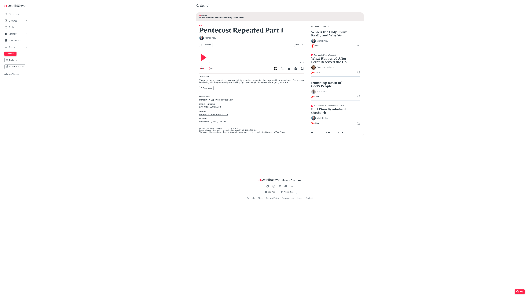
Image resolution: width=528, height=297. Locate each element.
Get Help (251, 198)
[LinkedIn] (292, 186)
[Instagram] (273, 186)
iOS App (271, 192)
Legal (300, 198)
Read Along (207, 88)
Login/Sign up (12, 74)
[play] (203, 57)
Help (521, 291)
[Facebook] (267, 186)
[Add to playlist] (302, 68)
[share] (295, 68)
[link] (330, 39)
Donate (10, 54)
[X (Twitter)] (279, 186)
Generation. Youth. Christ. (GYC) (213, 114)
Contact (309, 198)
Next (297, 45)
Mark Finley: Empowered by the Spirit (216, 100)
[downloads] (289, 68)
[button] (320, 40)
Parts (326, 27)
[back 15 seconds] (202, 68)
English (12, 60)
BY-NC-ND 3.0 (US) (246, 130)
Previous (207, 45)
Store (260, 198)
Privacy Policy (272, 198)
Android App (289, 192)
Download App (15, 66)
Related (315, 27)
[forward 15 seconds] (211, 68)
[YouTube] (285, 186)
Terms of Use (288, 198)
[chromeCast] (276, 68)
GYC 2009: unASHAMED (210, 107)
